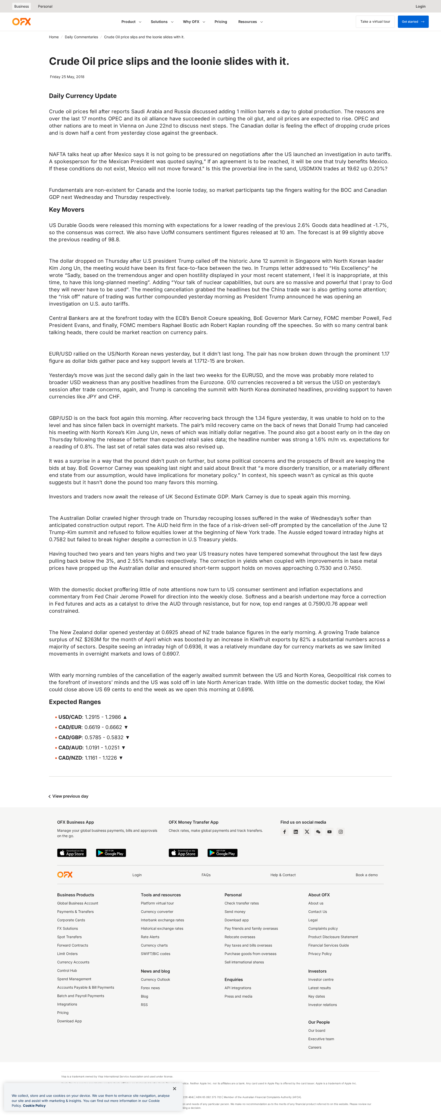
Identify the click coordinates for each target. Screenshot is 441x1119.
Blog (144, 996)
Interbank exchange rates (162, 920)
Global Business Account (77, 903)
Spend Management (74, 979)
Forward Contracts (72, 945)
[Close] (174, 1088)
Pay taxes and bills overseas (248, 945)
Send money (235, 911)
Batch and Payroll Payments (80, 996)
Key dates (316, 996)
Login (137, 875)
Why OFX (191, 21)
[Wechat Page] (318, 832)
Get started (410, 21)
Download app (237, 920)
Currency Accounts (73, 962)
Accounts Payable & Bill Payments (85, 987)
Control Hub (67, 970)
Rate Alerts (150, 937)
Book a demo (367, 875)
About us (315, 903)
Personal (45, 6)
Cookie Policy (34, 1105)
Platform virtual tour (157, 903)
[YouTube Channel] (329, 832)
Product (128, 21)
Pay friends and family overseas (251, 928)
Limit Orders (67, 953)
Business (21, 6)
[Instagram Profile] (341, 832)
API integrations (238, 988)
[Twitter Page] (307, 832)
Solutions (159, 21)
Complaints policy (323, 928)
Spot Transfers (69, 937)
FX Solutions (67, 928)
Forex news (150, 988)
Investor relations (322, 1004)
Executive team (321, 1039)
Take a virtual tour (375, 21)
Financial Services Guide (328, 945)
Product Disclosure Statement (333, 937)
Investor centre (321, 979)
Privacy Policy (320, 953)
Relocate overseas (240, 937)
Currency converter (157, 911)
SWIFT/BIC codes (155, 953)
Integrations (67, 1004)
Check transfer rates (242, 903)
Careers (314, 1047)
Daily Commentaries (81, 37)
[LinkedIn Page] (296, 832)
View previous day (69, 796)
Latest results (319, 988)
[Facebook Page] (284, 832)
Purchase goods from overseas (250, 953)
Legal (312, 920)
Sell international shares (244, 962)
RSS (144, 1004)
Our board (316, 1030)
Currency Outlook (155, 979)
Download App (69, 1021)
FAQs (206, 875)
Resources (247, 21)
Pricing (221, 21)
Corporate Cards (71, 920)
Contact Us (317, 911)
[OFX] (21, 22)
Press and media (238, 996)
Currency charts (154, 945)
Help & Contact (283, 875)
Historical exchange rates (162, 928)
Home (54, 37)
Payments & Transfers (75, 911)
